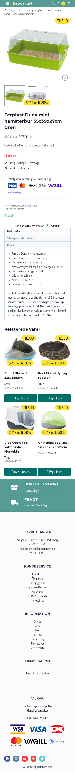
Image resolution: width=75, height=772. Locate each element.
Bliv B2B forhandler (37, 596)
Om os (37, 621)
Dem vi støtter (37, 648)
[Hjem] (5, 10)
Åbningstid (38, 578)
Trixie (41, 384)
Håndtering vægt (16, 208)
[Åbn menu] (7, 3)
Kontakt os (37, 574)
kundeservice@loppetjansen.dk (37, 548)
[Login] (69, 3)
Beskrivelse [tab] (14, 231)
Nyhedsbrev (37, 600)
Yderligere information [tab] (20, 238)
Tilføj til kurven (20, 472)
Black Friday (37, 639)
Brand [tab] (10, 244)
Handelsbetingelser (37, 710)
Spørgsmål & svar (37, 587)
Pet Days (37, 635)
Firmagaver (37, 643)
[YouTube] (25, 759)
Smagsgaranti (37, 583)
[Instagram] (16, 759)
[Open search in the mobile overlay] (54, 3)
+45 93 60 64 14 (37, 544)
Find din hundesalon (37, 673)
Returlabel (37, 592)
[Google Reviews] (33, 759)
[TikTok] (42, 759)
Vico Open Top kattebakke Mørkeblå (16, 447)
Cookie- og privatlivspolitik (37, 706)
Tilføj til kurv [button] (20, 398)
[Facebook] (7, 759)
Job (37, 626)
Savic (7, 384)
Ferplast (8, 215)
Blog (37, 630)
